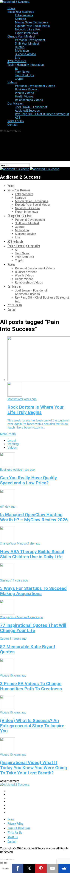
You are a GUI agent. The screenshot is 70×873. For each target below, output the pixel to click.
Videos (12, 82)
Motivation (22, 50)
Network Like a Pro (27, 29)
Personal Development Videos (35, 86)
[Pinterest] (41, 868)
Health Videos (24, 96)
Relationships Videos (29, 100)
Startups (20, 19)
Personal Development (30, 40)
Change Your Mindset (21, 36)
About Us (12, 837)
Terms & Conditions (18, 828)
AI (16, 68)
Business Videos (26, 89)
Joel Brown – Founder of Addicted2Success (31, 108)
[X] (29, 868)
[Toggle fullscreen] (8, 859)
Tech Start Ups (24, 75)
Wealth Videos (24, 93)
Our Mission (15, 103)
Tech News (22, 72)
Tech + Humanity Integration (25, 64)
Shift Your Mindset (27, 43)
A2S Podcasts (16, 61)
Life (17, 57)
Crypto (19, 79)
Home (11, 8)
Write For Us (15, 121)
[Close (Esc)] (1, 859)
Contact (12, 124)
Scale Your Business (20, 12)
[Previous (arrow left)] (1, 863)
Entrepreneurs (24, 15)
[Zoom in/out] (12, 859)
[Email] (52, 868)
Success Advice (25, 54)
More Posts (8, 434)
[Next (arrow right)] (5, 863)
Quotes (19, 47)
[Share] (5, 859)
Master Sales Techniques (31, 22)
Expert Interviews (26, 33)
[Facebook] (18, 868)
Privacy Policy (15, 823)
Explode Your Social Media (32, 26)
